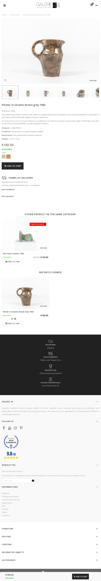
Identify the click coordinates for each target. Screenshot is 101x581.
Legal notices (7, 503)
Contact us (6, 515)
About (4, 512)
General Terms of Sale (11, 499)
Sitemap (5, 509)
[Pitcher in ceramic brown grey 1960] (5, 80)
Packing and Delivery (10, 496)
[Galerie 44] (48, 5)
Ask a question (8, 196)
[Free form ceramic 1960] (25, 235)
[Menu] (4, 5)
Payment (5, 493)
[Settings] (96, 5)
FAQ (3, 506)
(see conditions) (8, 189)
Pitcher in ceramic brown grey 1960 (18, 311)
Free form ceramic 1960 (13, 253)
